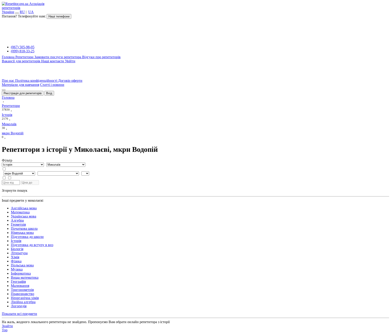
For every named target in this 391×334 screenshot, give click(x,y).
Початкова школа (24, 228)
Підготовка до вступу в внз (32, 245)
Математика (20, 212)
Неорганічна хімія (25, 298)
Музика (17, 269)
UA (31, 12)
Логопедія (18, 306)
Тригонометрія (22, 290)
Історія (16, 241)
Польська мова (22, 265)
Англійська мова (24, 208)
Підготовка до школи (27, 237)
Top (4, 330)
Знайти (7, 326)
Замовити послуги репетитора (58, 57)
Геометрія (18, 224)
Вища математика (24, 277)
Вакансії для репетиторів (21, 61)
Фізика (16, 261)
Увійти (70, 61)
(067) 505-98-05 (22, 47)
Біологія (17, 249)
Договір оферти (70, 80)
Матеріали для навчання (20, 85)
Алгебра (17, 220)
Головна (8, 57)
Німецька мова (22, 233)
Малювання (20, 286)
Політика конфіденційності (36, 80)
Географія (18, 281)
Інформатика (21, 273)
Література (19, 253)
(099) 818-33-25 (22, 51)
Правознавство (22, 294)
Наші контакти (53, 61)
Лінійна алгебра (23, 302)
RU (22, 12)
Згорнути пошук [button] (14, 190)
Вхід (49, 93)
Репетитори (24, 57)
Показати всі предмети (19, 314)
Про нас (8, 80)
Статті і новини (52, 85)
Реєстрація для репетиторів (23, 93)
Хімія (15, 257)
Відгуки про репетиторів (101, 57)
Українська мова (23, 216)
